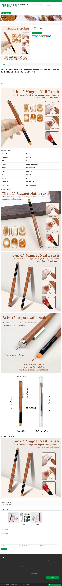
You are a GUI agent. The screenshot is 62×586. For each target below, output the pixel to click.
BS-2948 (25, 524)
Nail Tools (52, 17)
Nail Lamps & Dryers (20, 566)
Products (46, 17)
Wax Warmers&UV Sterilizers (21, 574)
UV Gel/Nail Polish (4, 570)
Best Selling (18, 561)
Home (2, 559)
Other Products (19, 576)
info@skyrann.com (38, 4)
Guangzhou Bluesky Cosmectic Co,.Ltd (13, 584)
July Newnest (18, 559)
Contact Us (3, 568)
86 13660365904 (24, 4)
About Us (3, 561)
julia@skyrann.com (37, 570)
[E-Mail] (58, 1)
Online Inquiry (37, 33)
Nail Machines (18, 568)
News (2, 566)
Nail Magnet (58, 17)
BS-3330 (11, 502)
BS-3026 (37, 524)
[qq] (55, 1)
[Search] (59, 5)
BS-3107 (9, 504)
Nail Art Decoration (19, 572)
